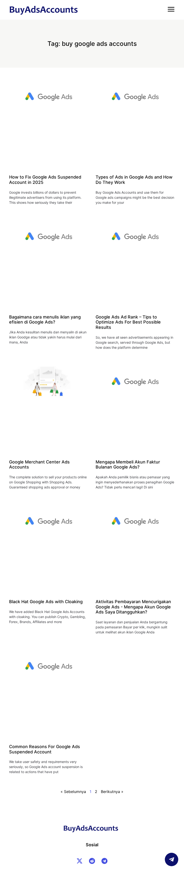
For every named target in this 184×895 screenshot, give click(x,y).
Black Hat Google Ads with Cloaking (46, 601)
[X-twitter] (79, 861)
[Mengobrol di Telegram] (171, 859)
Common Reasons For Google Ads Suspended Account (44, 749)
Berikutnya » (112, 791)
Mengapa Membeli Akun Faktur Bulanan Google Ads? (128, 464)
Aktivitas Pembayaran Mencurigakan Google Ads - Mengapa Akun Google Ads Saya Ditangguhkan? (133, 606)
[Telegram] (104, 861)
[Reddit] (92, 861)
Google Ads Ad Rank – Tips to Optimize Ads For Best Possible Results (128, 322)
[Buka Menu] (171, 9)
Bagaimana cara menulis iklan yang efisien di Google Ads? (45, 319)
